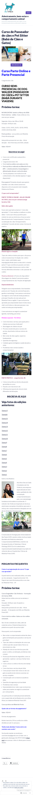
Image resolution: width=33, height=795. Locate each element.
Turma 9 (4, 442)
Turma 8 (4, 446)
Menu (28, 12)
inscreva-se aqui (16, 151)
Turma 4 (4, 462)
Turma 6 (4, 454)
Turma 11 (5, 434)
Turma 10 (5, 438)
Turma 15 (5, 418)
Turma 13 (5, 426)
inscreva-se (16, 65)
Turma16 (4, 414)
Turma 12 (5, 430)
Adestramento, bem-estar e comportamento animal (15, 17)
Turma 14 (5, 422)
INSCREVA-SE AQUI (16, 396)
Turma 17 (5, 410)
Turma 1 (4, 474)
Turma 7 (4, 450)
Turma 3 (4, 466)
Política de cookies (18, 787)
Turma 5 (4, 458)
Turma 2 (4, 470)
